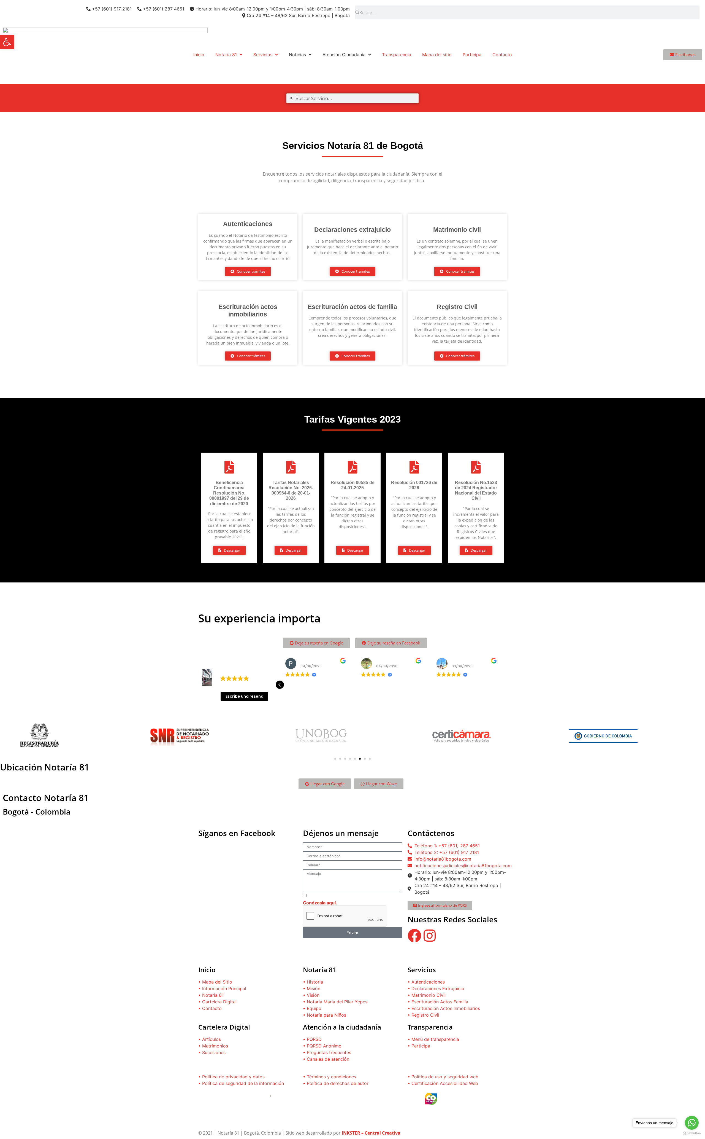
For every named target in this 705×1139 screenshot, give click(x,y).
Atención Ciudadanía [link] (343, 54)
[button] (502, 685)
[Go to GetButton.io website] (692, 1133)
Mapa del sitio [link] (437, 54)
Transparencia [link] (396, 54)
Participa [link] (472, 54)
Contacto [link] (502, 54)
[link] (7, 42)
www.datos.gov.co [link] (217, 1114)
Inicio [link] (198, 54)
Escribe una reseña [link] (245, 696)
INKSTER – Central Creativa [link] (371, 1133)
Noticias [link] (297, 54)
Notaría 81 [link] (226, 54)
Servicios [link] (262, 54)
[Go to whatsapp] (692, 1123)
